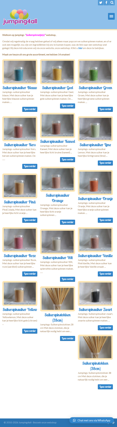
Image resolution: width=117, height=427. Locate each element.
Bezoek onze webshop (45, 422)
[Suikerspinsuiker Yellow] (20, 293)
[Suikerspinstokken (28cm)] (58, 299)
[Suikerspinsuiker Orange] (58, 179)
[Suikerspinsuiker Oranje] (95, 183)
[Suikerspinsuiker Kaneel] (58, 125)
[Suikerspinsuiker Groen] (95, 72)
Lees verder (30, 109)
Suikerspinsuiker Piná (20, 201)
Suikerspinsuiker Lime (95, 144)
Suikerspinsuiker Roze (20, 255)
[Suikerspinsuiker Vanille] (95, 240)
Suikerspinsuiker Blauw (20, 87)
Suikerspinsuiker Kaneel (57, 141)
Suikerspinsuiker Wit (58, 257)
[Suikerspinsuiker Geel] (58, 72)
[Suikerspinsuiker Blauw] (20, 72)
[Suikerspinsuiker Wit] (58, 242)
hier (80, 48)
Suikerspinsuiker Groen (95, 87)
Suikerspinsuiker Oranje (95, 198)
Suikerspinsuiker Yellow (20, 309)
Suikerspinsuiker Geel (57, 87)
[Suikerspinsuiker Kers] (20, 129)
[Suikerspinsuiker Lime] (95, 129)
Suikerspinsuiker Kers (20, 144)
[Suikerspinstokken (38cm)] (95, 347)
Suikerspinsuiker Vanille (95, 255)
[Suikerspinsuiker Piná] (20, 186)
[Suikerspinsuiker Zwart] (95, 293)
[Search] (112, 2)
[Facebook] (106, 2)
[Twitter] (100, 2)
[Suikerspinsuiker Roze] (20, 240)
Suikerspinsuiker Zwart (95, 309)
